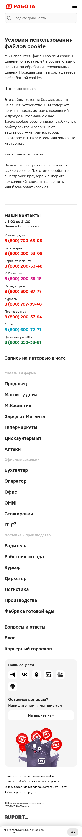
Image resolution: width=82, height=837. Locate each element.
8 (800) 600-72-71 (23, 329)
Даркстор (15, 578)
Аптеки (13, 449)
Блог (10, 638)
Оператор (15, 481)
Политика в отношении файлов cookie (29, 776)
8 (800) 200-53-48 (23, 266)
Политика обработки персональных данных (33, 781)
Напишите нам (41, 715)
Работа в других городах (20, 792)
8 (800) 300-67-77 (23, 291)
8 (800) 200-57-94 (23, 317)
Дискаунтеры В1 (23, 438)
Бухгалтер (16, 470)
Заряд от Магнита (25, 416)
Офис (11, 492)
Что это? (9, 833)
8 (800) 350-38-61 (23, 342)
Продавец (16, 383)
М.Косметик (18, 405)
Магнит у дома (21, 394)
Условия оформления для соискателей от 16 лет (36, 787)
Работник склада (24, 556)
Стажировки (19, 514)
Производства (21, 600)
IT (7, 525)
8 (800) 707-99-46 (23, 304)
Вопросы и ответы (25, 627)
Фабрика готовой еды (29, 611)
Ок (73, 832)
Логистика (17, 589)
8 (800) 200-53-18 (23, 278)
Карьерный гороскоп (28, 649)
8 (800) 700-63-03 (23, 240)
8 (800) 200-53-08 (23, 253)
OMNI (11, 503)
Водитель (15, 545)
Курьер (12, 567)
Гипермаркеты (21, 427)
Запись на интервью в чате (35, 358)
